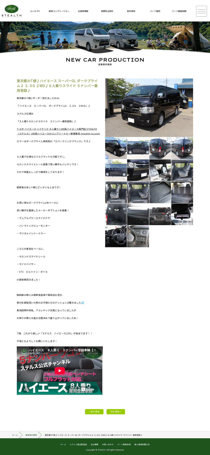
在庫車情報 (83, 11)
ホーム (15, 435)
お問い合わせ (108, 444)
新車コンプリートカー (59, 11)
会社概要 (94, 444)
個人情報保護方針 (142, 444)
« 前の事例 (94, 411)
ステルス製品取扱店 (78, 444)
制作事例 (131, 11)
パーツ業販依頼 (179, 11)
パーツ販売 (155, 11)
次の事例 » (116, 411)
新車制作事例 (31, 435)
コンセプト (35, 11)
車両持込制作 (107, 11)
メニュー (201, 11)
